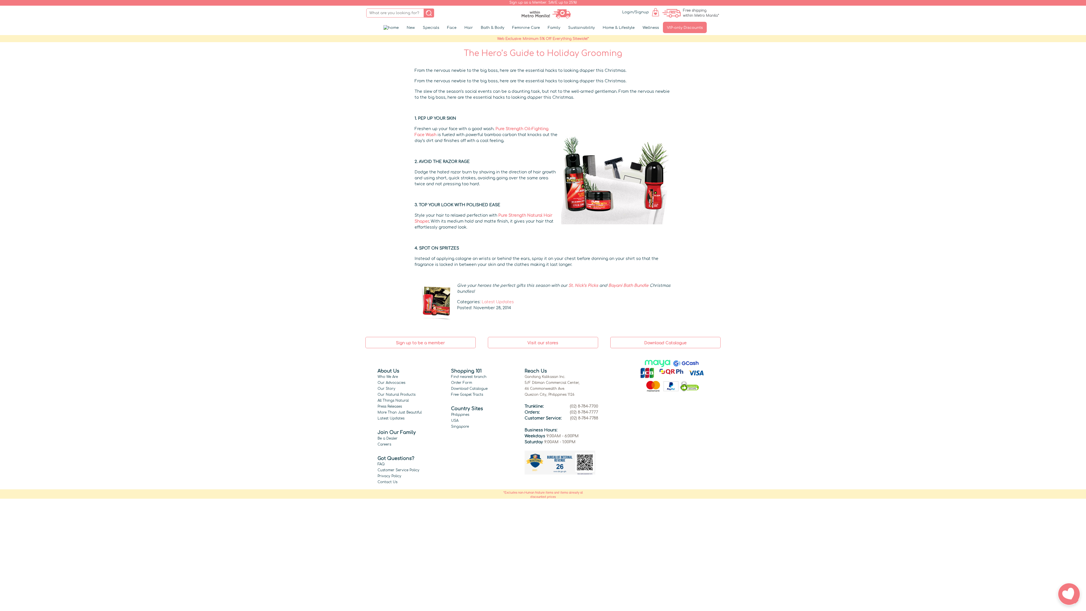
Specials (431, 28)
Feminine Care (526, 28)
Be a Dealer (388, 438)
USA (454, 421)
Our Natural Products (396, 395)
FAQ (381, 464)
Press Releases (390, 406)
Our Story (386, 389)
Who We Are (388, 377)
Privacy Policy (389, 476)
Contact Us (387, 482)
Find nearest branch (468, 377)
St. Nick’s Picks (583, 285)
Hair (468, 28)
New (411, 28)
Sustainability (581, 28)
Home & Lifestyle (619, 28)
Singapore (460, 427)
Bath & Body (492, 28)
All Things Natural (393, 401)
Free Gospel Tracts (467, 395)
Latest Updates (498, 302)
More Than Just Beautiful (400, 412)
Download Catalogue (469, 389)
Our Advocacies (391, 383)
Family (554, 28)
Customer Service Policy (398, 470)
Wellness (651, 28)
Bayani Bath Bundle (628, 285)
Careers (384, 444)
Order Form (461, 383)
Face (451, 28)
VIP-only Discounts (685, 28)
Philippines (460, 415)
